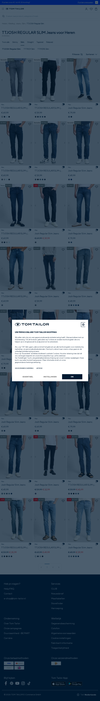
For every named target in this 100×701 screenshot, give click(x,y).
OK (72, 377)
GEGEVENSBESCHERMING (24, 368)
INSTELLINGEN (49, 377)
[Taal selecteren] (83, 325)
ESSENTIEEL (28, 377)
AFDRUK (39, 368)
